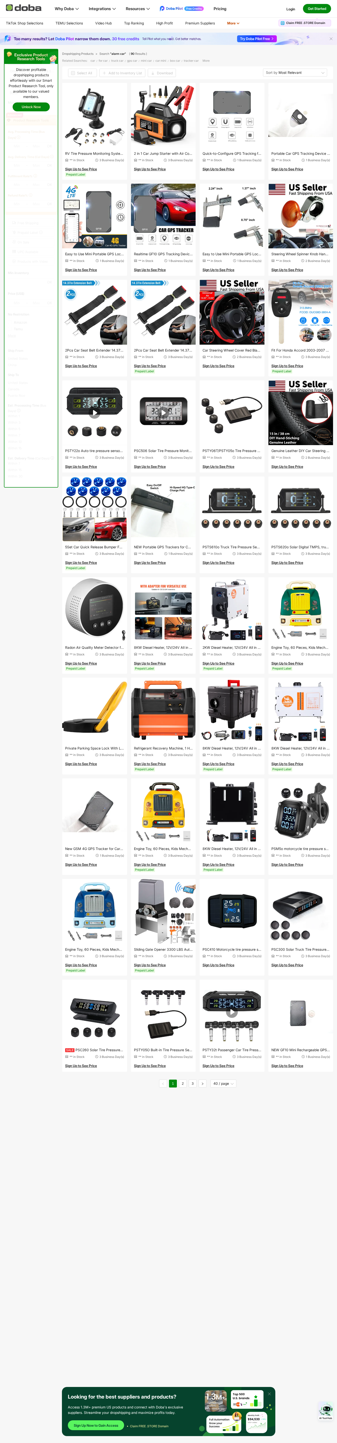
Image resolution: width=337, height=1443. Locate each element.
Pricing (220, 8)
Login (290, 9)
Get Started (317, 8)
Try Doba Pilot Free (255, 39)
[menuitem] (24, 23)
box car (175, 60)
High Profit (164, 23)
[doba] (24, 7)
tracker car (191, 60)
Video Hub (103, 23)
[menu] (129, 23)
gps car (132, 60)
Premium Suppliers (200, 23)
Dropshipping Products (78, 54)
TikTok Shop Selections (24, 23)
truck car (117, 60)
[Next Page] (202, 1083)
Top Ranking (134, 23)
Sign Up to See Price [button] (81, 169)
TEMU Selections (69, 23)
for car (103, 60)
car (93, 60)
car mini (160, 60)
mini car (146, 60)
